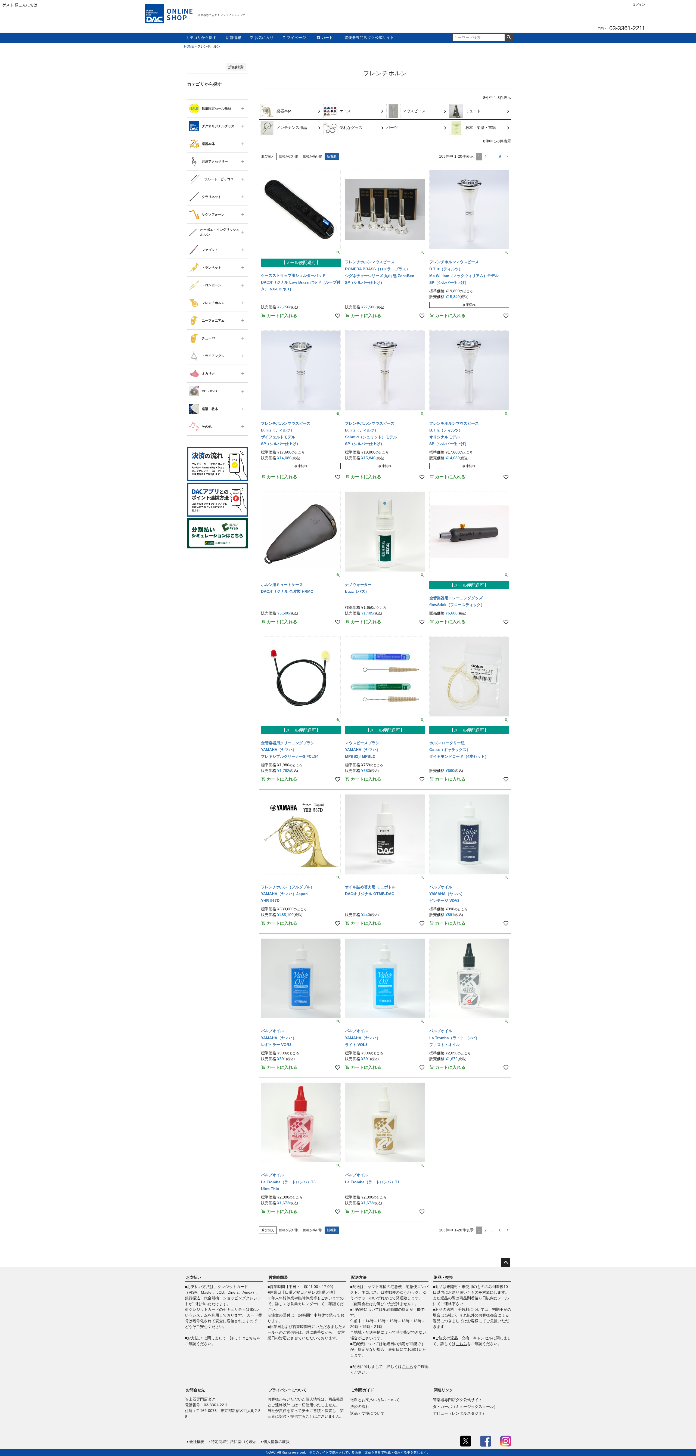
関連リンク (443, 1390)
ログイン (638, 5)
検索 (509, 37)
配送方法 (358, 1277)
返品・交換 (443, 1277)
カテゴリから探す (201, 37)
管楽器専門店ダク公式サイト (369, 37)
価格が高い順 (312, 156)
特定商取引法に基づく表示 (234, 1441)
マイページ (296, 37)
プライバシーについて (288, 1390)
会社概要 (196, 1441)
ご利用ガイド (362, 1390)
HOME (189, 46)
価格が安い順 (289, 156)
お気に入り (264, 37)
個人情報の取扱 (276, 1441)
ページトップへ (505, 1262)
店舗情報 (233, 37)
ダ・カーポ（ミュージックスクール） (465, 1406)
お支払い (193, 1277)
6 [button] (500, 156)
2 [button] (485, 156)
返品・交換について (367, 1413)
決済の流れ (359, 1406)
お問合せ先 (195, 1390)
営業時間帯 (278, 1277)
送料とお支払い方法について (375, 1400)
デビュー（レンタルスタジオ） (459, 1413)
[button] (507, 157)
